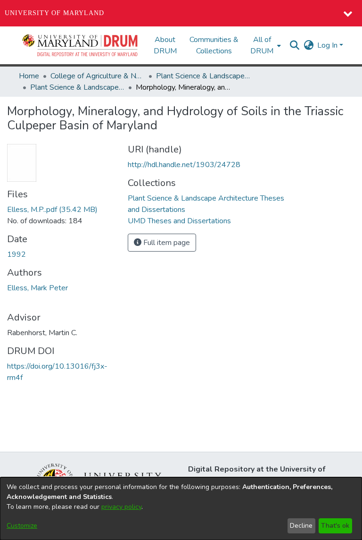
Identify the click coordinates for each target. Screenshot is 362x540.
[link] (52, 209)
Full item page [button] (165, 242)
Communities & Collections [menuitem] (214, 45)
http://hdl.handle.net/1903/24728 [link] (184, 165)
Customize (22, 525)
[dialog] (181, 508)
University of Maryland (54, 13)
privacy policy (121, 506)
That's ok (335, 525)
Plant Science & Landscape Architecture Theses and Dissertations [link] (77, 87)
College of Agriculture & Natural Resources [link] (97, 76)
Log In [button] (328, 45)
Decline (301, 525)
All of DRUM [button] (261, 45)
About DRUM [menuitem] (165, 45)
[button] (80, 45)
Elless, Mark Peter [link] (37, 288)
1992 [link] (16, 254)
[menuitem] (264, 45)
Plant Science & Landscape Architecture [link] (203, 76)
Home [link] (29, 76)
